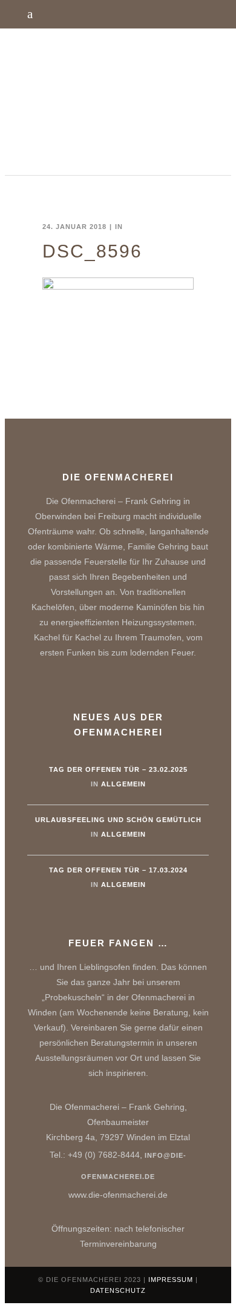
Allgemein (123, 784)
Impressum (170, 1279)
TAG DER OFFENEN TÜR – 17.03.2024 (118, 870)
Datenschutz (118, 1290)
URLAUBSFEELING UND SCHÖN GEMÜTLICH (118, 819)
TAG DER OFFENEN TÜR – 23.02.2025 (118, 769)
